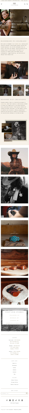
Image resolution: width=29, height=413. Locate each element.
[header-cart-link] (27, 4)
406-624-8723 (17, 345)
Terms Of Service (14, 384)
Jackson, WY (14, 320)
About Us (14, 363)
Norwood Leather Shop (14, 323)
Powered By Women (17, 409)
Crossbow (11, 409)
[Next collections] (27, 90)
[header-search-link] (25, 4)
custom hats (3, 103)
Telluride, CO (14, 315)
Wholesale (14, 365)
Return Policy (14, 380)
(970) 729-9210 (17, 351)
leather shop (18, 43)
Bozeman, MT (14, 317)
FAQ (14, 374)
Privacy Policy (14, 382)
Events (14, 367)
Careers (14, 369)
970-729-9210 (17, 340)
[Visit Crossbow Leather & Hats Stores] (14, 212)
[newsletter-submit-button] (27, 393)
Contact (14, 372)
